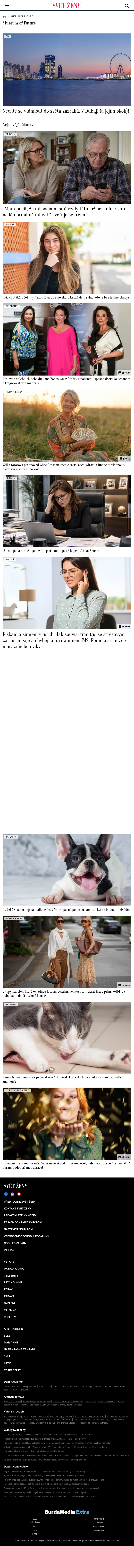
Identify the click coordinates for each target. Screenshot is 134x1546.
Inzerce (9, 1250)
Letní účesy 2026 (49, 1405)
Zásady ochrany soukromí (23, 1222)
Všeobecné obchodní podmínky (26, 1236)
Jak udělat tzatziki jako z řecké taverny (91, 1420)
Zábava (9, 1296)
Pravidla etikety (11, 1387)
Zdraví (8, 1289)
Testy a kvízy (45, 1387)
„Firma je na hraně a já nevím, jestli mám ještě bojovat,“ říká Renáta (34, 1451)
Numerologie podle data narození (96, 1387)
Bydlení (9, 1303)
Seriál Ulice (90, 1401)
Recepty (10, 1317)
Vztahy (9, 1261)
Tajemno (10, 1310)
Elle (7, 1335)
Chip (7, 1356)
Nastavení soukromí (19, 1229)
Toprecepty (12, 1370)
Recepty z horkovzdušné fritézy (94, 1423)
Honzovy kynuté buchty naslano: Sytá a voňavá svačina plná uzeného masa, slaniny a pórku (45, 1492)
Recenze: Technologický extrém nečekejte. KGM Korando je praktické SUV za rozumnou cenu (46, 1484)
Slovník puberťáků (28, 1387)
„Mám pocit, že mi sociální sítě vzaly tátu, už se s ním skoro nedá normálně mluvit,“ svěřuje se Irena (48, 1435)
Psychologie (13, 1282)
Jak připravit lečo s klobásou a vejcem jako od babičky (34, 1423)
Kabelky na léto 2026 (30, 1405)
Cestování (73, 1387)
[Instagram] (12, 1194)
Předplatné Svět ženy (20, 1201)
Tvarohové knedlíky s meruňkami (90, 1416)
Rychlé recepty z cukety (61, 1416)
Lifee (7, 1363)
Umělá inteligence (106, 1401)
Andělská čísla (59, 1387)
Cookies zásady (15, 1243)
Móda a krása (14, 1268)
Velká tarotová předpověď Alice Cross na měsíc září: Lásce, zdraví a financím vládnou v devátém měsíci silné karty (55, 1447)
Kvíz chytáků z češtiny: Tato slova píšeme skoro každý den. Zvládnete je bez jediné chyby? (45, 1439)
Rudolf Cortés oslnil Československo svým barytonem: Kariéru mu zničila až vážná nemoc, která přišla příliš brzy (54, 1480)
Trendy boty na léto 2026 (71, 1405)
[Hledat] (127, 5)
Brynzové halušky (43, 1420)
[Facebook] (6, 1194)
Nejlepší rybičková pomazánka (18, 1420)
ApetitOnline (13, 1328)
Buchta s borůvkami (63, 1420)
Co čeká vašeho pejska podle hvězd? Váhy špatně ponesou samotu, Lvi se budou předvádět (45, 1460)
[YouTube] (19, 1194)
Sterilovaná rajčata (39, 1416)
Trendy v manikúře (12, 1401)
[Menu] (7, 5)
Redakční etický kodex (20, 1215)
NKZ (35, 1526)
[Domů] (67, 5)
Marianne (11, 1342)
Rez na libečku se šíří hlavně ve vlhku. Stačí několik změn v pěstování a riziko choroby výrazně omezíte (50, 1496)
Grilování (24, 1390)
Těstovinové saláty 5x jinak (16, 1416)
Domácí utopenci (69, 1423)
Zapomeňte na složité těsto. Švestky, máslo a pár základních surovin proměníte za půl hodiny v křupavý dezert (53, 1488)
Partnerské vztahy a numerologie (68, 1401)
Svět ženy (35, 1523)
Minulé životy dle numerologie (36, 1401)
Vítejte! (14, 1390)
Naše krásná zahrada (20, 1349)
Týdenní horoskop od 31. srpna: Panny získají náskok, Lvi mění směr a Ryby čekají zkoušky (44, 1476)
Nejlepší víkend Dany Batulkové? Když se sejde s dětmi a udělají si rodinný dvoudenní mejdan (46, 1471)
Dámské (99, 1523)
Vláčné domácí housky (117, 1416)
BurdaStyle (99, 1526)
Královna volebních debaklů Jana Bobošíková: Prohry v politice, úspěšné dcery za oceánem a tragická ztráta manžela (57, 1443)
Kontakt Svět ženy (17, 1208)
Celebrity (11, 1275)
